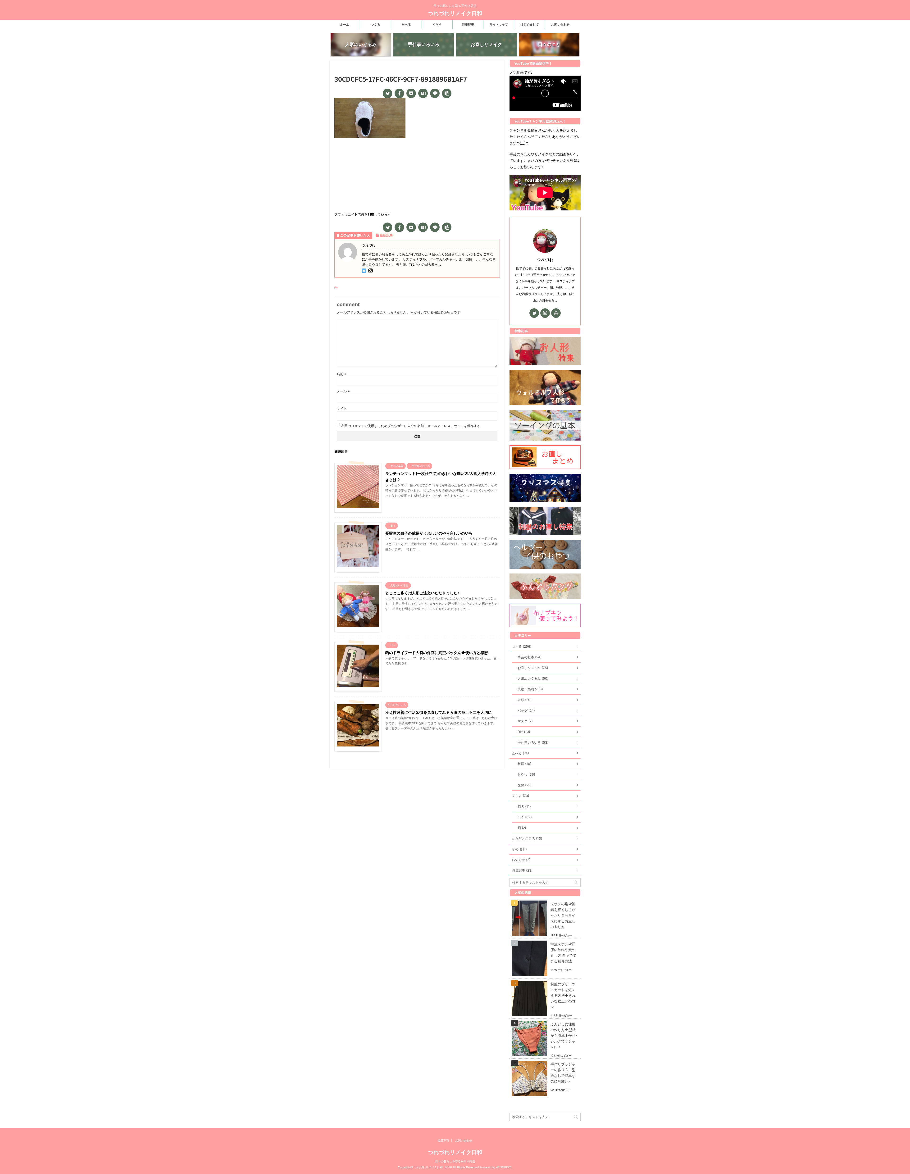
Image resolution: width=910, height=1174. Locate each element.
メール (343, 391)
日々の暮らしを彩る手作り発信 (455, 1161)
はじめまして (529, 24)
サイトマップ (499, 24)
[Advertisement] (417, 176)
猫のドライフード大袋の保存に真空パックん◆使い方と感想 (436, 652)
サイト (342, 408)
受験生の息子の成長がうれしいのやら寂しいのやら (429, 533)
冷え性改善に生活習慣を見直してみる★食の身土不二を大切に (438, 712)
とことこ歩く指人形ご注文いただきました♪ (422, 593)
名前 (341, 374)
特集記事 (468, 24)
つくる (375, 24)
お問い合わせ (560, 24)
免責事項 (443, 1140)
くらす (437, 24)
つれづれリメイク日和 (455, 13)
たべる (406, 24)
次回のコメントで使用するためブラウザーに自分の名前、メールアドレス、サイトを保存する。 (412, 426)
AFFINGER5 (503, 1167)
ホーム (344, 24)
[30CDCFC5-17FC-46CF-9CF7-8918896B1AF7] (423, 93)
